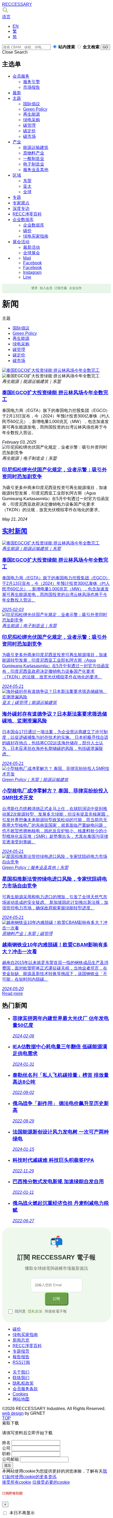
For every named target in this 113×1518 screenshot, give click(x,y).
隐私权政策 (23, 1383)
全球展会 (31, 253)
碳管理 (29, 125)
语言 (6, 17)
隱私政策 (35, 1311)
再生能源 (31, 114)
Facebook (32, 263)
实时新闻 (14, 530)
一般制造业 (33, 158)
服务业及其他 (35, 169)
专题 (17, 197)
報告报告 (21, 1357)
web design (13, 1413)
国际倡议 (31, 104)
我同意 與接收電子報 (41, 1311)
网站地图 (21, 1399)
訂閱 (56, 1299)
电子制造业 (33, 164)
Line (27, 277)
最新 (17, 93)
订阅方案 (60, 288)
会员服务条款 (25, 1389)
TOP (6, 1418)
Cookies (20, 1394)
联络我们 (21, 1377)
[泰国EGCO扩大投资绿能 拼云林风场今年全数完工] (51, 370)
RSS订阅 (21, 1362)
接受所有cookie (16, 1482)
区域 (17, 175)
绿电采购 (31, 120)
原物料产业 (33, 153)
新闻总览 (21, 1340)
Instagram (32, 272)
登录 (34, 288)
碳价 (27, 230)
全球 (27, 192)
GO (105, 47)
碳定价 (29, 131)
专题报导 (21, 1351)
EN (16, 26)
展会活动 (21, 241)
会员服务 (21, 76)
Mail (27, 258)
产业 (17, 142)
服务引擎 (31, 81)
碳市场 (29, 136)
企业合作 (75, 288)
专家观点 (21, 203)
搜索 (5, 10)
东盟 (27, 180)
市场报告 (31, 87)
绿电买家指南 (35, 236)
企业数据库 (23, 219)
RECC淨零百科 (27, 1345)
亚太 (27, 186)
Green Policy (35, 109)
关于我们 (21, 1372)
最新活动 (31, 247)
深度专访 (21, 208)
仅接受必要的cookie (51, 1482)
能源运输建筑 (35, 147)
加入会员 (46, 288)
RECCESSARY (17, 4)
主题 (17, 98)
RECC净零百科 (27, 214)
